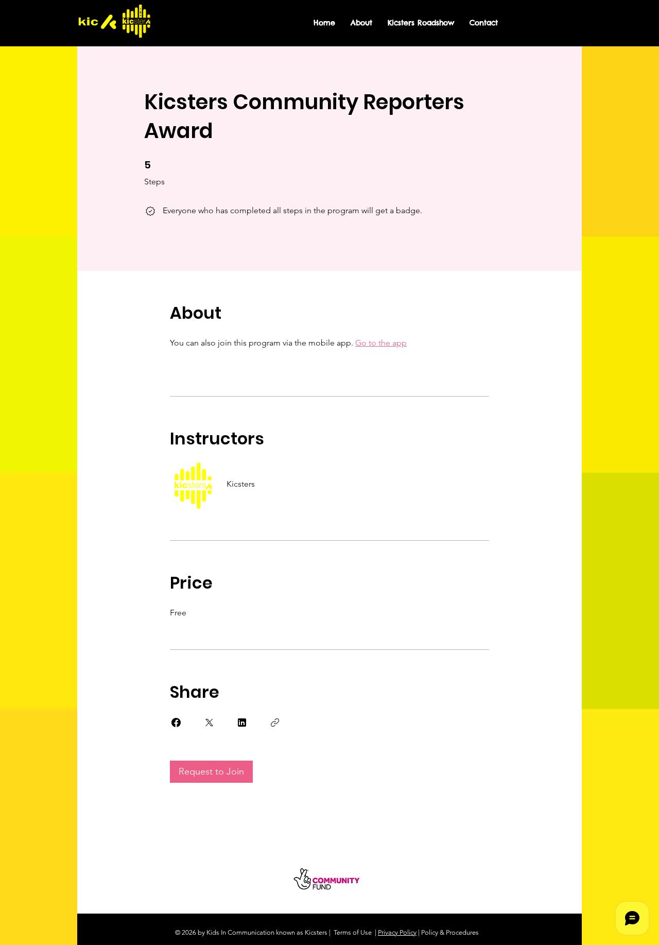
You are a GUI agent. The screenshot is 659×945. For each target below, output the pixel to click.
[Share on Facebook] (176, 722)
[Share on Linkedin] (242, 722)
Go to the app (381, 343)
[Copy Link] (275, 722)
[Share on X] (209, 722)
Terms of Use (353, 932)
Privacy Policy (397, 932)
